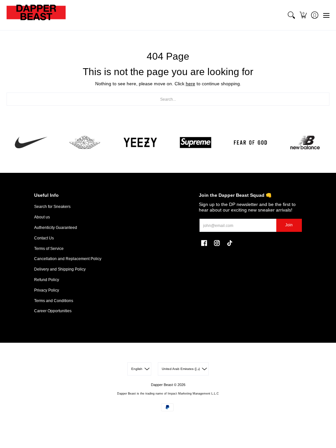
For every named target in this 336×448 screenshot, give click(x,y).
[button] (303, 15)
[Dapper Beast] (36, 15)
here (190, 83)
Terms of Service (49, 248)
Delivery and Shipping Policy (60, 269)
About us (42, 217)
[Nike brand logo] (31, 142)
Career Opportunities (53, 311)
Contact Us (44, 238)
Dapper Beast (162, 385)
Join (289, 225)
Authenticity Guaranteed (55, 227)
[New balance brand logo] (305, 142)
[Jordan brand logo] (85, 142)
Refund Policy (46, 279)
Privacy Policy (46, 290)
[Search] (291, 15)
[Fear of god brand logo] (250, 142)
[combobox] (168, 99)
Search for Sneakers (52, 206)
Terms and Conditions (53, 300)
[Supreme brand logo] (195, 142)
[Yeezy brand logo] (140, 142)
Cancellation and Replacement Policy (67, 258)
